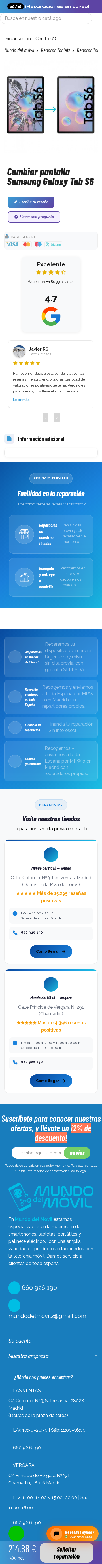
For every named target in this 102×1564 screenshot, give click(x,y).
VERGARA (24, 1465)
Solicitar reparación (67, 1552)
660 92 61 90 (27, 1447)
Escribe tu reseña (33, 202)
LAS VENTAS (27, 1390)
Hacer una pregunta (37, 217)
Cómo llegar (47, 951)
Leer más (21, 400)
